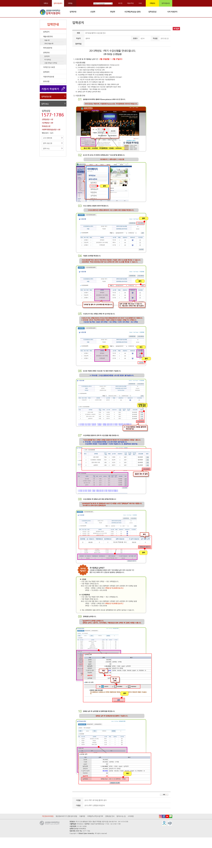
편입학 (112, 12)
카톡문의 (152, 3)
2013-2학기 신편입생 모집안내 (94, 805)
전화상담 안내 (109, 816)
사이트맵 (130, 816)
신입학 (92, 12)
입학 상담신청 (47, 143)
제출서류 (47, 40)
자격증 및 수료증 (49, 67)
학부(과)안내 (47, 48)
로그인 (120, 3)
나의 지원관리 (172, 12)
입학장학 (47, 56)
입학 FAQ (45, 104)
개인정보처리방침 (47, 816)
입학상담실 (152, 12)
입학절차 (46, 72)
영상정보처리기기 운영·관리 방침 (66, 816)
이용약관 (82, 816)
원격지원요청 (166, 3)
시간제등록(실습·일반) (132, 12)
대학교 (46, 3)
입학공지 (46, 32)
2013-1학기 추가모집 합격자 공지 (95, 800)
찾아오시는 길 (121, 816)
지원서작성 (130, 3)
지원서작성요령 (48, 77)
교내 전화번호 (47, 138)
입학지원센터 (58, 3)
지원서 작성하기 (50, 89)
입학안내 (73, 12)
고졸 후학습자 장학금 (50, 63)
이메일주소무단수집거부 (95, 816)
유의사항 (46, 81)
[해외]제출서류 (48, 43)
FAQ (140, 3)
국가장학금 (47, 59)
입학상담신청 (46, 97)
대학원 (70, 3)
